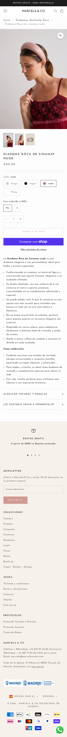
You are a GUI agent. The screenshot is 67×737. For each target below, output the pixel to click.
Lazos (6, 545)
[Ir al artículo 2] (19, 139)
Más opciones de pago (33, 249)
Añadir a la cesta (33, 231)
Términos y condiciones (16, 584)
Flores (6, 551)
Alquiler (7, 600)
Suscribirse (15, 500)
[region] (33, 439)
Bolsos (6, 556)
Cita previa (9, 605)
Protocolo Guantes (13, 627)
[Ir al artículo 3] (30, 139)
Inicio (6, 20)
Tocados (8, 519)
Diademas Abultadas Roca (32, 20)
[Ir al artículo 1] (8, 140)
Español (48, 696)
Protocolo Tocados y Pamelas (19, 622)
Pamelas (8, 524)
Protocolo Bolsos (12, 632)
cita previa (37, 666)
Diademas (9, 540)
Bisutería (8, 562)
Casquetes (9, 529)
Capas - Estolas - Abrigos (17, 567)
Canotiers (8, 535)
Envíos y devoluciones (15, 589)
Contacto (8, 594)
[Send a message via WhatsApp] (59, 730)
